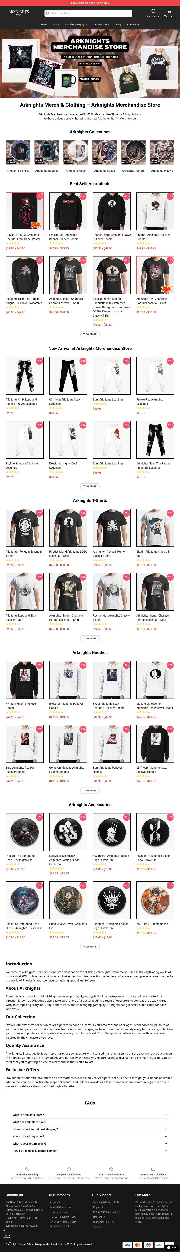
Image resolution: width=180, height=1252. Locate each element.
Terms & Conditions (60, 1207)
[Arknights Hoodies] (46, 152)
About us (55, 1202)
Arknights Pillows (162, 170)
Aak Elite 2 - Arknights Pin (152, 924)
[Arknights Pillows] (162, 152)
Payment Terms (101, 1207)
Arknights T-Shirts (18, 170)
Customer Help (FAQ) (104, 1221)
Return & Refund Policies (106, 1212)
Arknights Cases (104, 170)
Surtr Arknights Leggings (108, 399)
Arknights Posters (133, 170)
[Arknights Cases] (104, 152)
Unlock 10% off (7, 1236)
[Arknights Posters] (133, 152)
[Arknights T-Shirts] (18, 152)
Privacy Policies (58, 1212)
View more (90, 334)
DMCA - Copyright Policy (63, 1217)
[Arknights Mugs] (75, 152)
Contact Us (99, 1217)
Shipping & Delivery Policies (108, 1202)
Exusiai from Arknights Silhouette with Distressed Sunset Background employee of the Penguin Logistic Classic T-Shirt (111, 307)
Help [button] (174, 1247)
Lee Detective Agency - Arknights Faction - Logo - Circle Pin (65, 860)
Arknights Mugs (76, 170)
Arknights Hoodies (46, 170)
